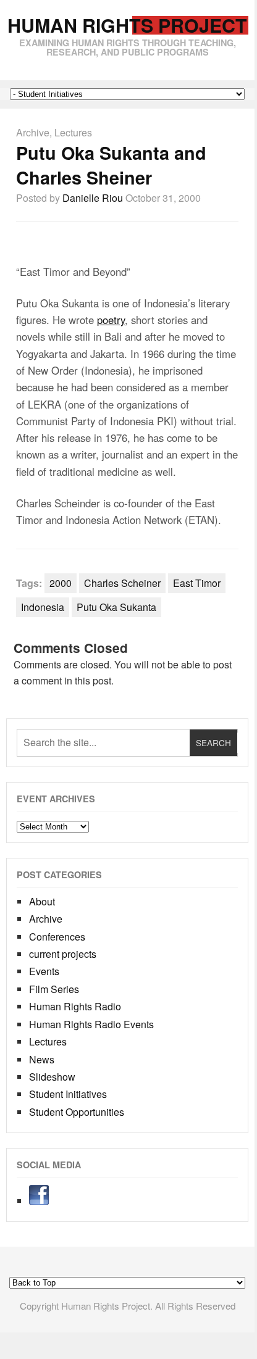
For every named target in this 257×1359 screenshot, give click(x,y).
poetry (111, 319)
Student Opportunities (76, 1112)
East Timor (197, 583)
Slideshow (52, 1077)
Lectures (73, 132)
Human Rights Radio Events (91, 1024)
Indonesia (42, 607)
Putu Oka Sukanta (116, 607)
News (41, 1059)
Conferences (57, 936)
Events (44, 971)
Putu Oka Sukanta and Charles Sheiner (111, 165)
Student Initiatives (68, 1094)
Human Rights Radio (75, 1006)
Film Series (54, 989)
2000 (60, 583)
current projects (62, 954)
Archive (32, 132)
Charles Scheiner (122, 583)
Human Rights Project (127, 25)
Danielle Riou (92, 198)
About (42, 901)
